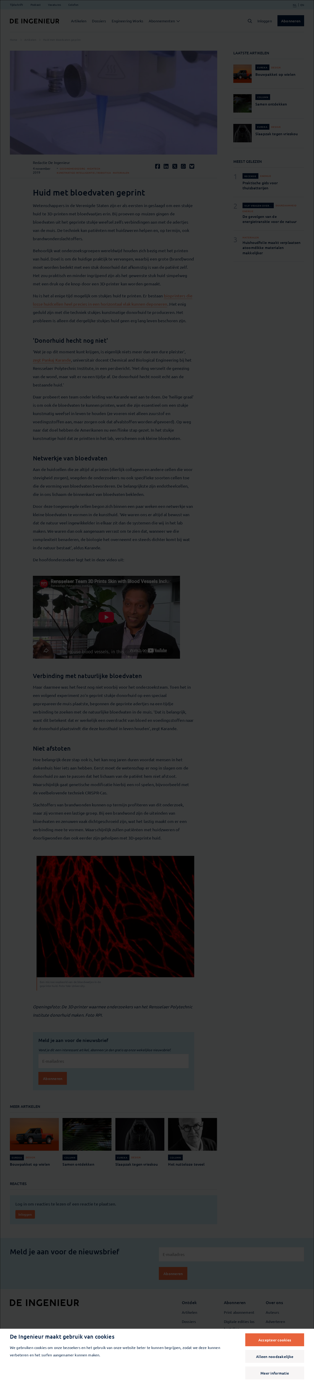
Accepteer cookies (274, 1339)
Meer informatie (274, 1372)
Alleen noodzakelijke (274, 1356)
